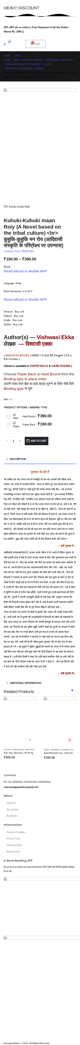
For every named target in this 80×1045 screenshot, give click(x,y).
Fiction (7, 750)
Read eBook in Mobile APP (25, 271)
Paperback (56, 750)
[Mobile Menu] (6, 44)
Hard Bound (18, 750)
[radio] (30, 417)
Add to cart (39, 440)
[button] (72, 690)
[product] (20, 721)
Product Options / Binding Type (25, 407)
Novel (46, 750)
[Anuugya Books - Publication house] (15, 42)
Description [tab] (18, 459)
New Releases (32, 750)
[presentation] (8, 145)
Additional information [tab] (25, 683)
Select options (29, 739)
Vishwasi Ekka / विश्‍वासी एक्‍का (19, 251)
